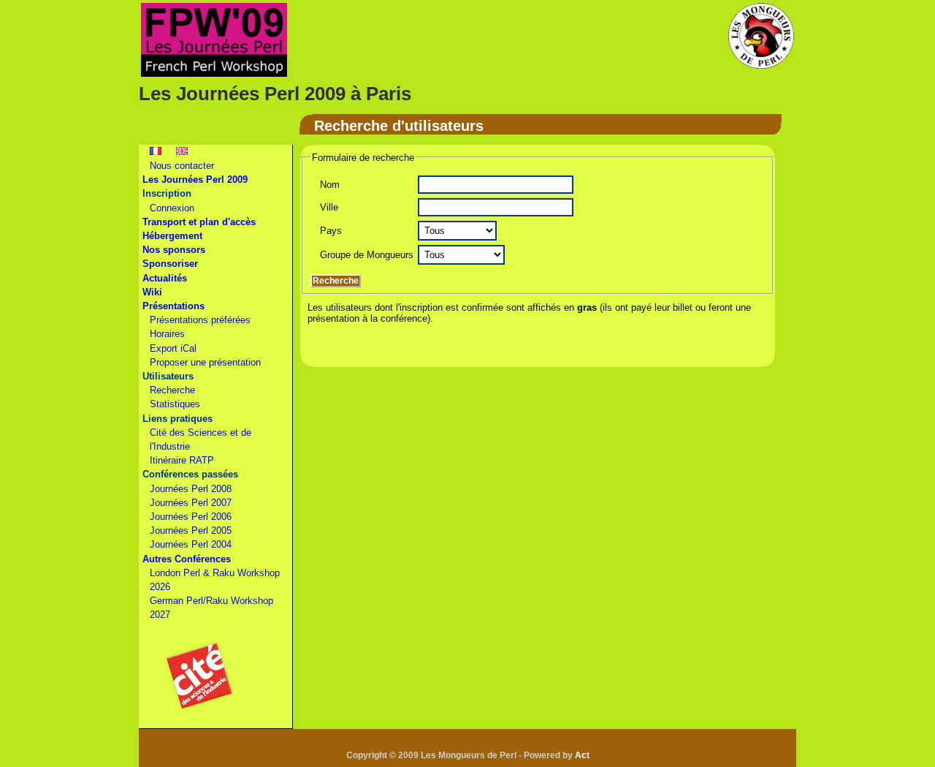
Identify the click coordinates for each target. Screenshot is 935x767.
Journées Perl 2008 (191, 488)
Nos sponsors (173, 249)
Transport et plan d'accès (199, 221)
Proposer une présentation (205, 362)
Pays (331, 230)
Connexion (172, 208)
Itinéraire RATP (182, 460)
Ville (329, 207)
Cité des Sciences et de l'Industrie (200, 439)
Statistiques (175, 403)
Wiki (152, 292)
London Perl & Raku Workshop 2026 (215, 579)
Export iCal (173, 348)
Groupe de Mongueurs (366, 254)
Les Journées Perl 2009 (195, 179)
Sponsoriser (170, 263)
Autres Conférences (186, 558)
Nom (330, 184)
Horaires (167, 333)
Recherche (172, 390)
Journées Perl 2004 (191, 544)
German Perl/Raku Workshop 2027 (211, 607)
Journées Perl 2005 (191, 530)
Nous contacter (182, 165)
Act (582, 755)
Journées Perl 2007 (191, 502)
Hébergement (172, 235)
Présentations (173, 306)
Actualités (164, 278)
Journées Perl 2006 (191, 516)
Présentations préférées (200, 319)
